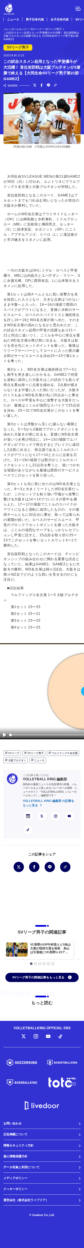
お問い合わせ (12, 1123)
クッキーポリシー (15, 1189)
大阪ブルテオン (17, 760)
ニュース (13, 19)
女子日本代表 (60, 19)
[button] (31, 963)
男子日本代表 (35, 19)
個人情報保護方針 (15, 1156)
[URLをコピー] (55, 85)
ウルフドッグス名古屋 (64, 753)
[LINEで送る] (48, 85)
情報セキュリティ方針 (18, 1145)
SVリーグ (13, 753)
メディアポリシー (15, 1178)
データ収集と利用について (21, 1167)
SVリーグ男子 (35, 753)
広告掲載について (15, 1134)
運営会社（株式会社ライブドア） (26, 1200)
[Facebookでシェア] (41, 85)
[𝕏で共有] (34, 86)
